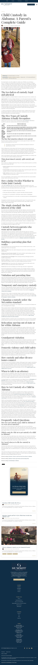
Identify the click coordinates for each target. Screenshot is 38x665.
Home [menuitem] (7, 0)
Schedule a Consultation (19, 492)
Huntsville (3, 380)
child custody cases (31, 383)
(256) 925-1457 (19, 628)
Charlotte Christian (6, 25)
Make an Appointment (31, 4)
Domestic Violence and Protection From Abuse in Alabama (20, 456)
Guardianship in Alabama (14, 460)
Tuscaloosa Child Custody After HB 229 (11, 503)
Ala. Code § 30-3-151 (27, 120)
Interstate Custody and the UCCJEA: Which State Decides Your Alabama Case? (17, 516)
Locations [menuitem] (13, 0)
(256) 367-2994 (19, 637)
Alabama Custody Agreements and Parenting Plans (19, 458)
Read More (34, 523)
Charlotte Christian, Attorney (14, 77)
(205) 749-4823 (19, 642)
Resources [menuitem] (26, 0)
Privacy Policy (14, 662)
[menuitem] (31, 0)
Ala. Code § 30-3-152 (8, 185)
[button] (36, 4)
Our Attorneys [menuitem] (20, 0)
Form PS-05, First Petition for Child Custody (23, 394)
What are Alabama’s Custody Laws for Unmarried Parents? (16, 547)
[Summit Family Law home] (6, 4)
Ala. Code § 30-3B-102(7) (29, 401)
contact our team (29, 381)
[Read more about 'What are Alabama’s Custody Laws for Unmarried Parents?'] (19, 535)
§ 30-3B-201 (22, 405)
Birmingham (32, 379)
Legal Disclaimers (9, 662)
